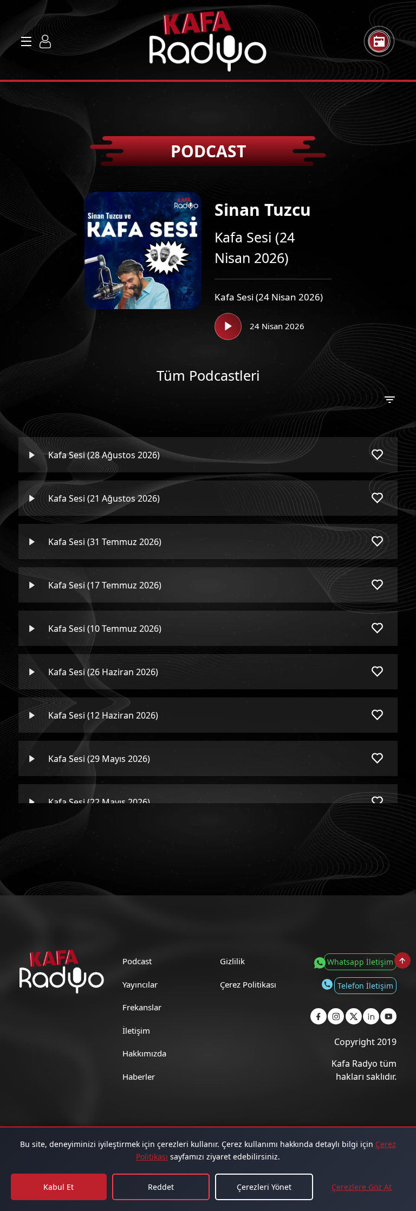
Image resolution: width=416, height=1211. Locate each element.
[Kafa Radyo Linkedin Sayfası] (371, 1016)
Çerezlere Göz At (362, 1187)
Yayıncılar (140, 984)
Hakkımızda (144, 1053)
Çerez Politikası (248, 984)
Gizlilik (232, 961)
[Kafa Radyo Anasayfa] (208, 41)
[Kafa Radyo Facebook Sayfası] (318, 1016)
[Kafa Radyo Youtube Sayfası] (388, 1016)
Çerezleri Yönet (264, 1187)
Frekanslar (141, 1007)
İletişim (136, 1030)
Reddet (161, 1187)
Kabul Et (58, 1187)
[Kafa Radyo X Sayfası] (354, 1016)
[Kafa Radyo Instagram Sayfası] (336, 1016)
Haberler (138, 1076)
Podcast (137, 961)
